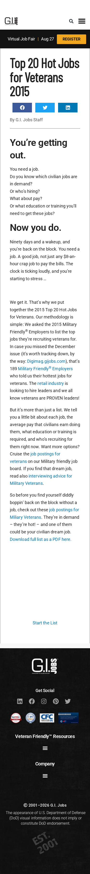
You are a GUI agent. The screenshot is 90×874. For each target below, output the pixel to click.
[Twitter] (68, 701)
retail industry (50, 383)
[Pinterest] (56, 701)
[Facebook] (32, 701)
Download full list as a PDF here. (41, 539)
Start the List (45, 622)
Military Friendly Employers (45, 368)
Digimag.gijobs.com (46, 361)
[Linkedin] (20, 701)
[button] (71, 21)
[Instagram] (44, 701)
